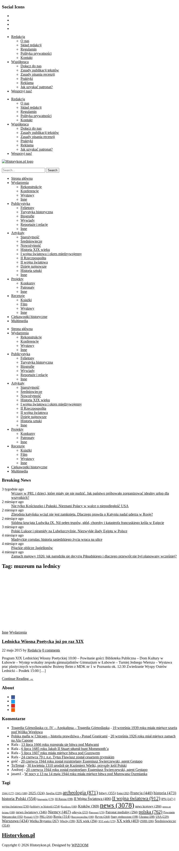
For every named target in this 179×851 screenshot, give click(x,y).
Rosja (61, 816)
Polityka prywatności (36, 53)
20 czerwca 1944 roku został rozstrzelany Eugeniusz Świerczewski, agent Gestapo (81, 761)
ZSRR (147, 821)
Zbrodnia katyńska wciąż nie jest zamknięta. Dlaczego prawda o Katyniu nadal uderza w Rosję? (82, 514)
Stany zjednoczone (124, 816)
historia (165, 793)
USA (162, 816)
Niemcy (59, 812)
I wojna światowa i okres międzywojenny (51, 254)
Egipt (123, 793)
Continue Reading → (17, 679)
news (117, 805)
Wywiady (28, 220)
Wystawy (27, 195)
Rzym (102, 816)
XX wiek (128, 821)
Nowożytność (31, 245)
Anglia (54, 793)
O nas (25, 41)
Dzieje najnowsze (34, 266)
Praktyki (27, 79)
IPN (167, 799)
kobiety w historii (45, 806)
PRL (46, 816)
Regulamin (29, 49)
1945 (21, 793)
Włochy (67, 821)
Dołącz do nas (31, 66)
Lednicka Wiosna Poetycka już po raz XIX (43, 641)
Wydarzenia (20, 183)
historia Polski (19, 798)
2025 (36, 793)
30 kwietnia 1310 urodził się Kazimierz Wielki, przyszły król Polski (77, 765)
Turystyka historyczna (37, 212)
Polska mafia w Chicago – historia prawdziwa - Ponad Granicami (59, 736)
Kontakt (26, 58)
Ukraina (147, 816)
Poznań (31, 816)
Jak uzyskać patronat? (37, 87)
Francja (141, 793)
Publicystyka (20, 204)
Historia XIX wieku (35, 250)
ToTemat (17, 765)
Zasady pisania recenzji (38, 74)
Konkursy (28, 283)
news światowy (31, 812)
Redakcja (18, 37)
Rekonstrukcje (31, 187)
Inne (24, 199)
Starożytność (30, 237)
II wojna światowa (34, 262)
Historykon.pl (18, 835)
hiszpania (45, 799)
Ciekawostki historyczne (29, 317)
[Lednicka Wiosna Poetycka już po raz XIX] (46, 628)
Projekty (17, 279)
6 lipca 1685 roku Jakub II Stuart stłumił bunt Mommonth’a (65, 749)
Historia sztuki (31, 271)
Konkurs (69, 806)
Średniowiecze (31, 241)
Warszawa (15, 821)
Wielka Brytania (44, 821)
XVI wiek (107, 821)
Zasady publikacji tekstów (40, 70)
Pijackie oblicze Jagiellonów (32, 548)
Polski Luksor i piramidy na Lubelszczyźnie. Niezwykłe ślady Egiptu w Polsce (69, 531)
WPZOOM (80, 845)
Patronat (97, 812)
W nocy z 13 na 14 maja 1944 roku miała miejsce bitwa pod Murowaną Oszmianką (85, 774)
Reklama (27, 83)
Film (24, 304)
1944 (8, 793)
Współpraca (20, 62)
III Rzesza (64, 799)
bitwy (107, 793)
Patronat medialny (122, 812)
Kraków (88, 806)
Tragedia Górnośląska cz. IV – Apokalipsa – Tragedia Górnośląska (60, 728)
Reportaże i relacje (34, 224)
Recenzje (18, 296)
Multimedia (19, 321)
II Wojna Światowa (92, 799)
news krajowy (148, 806)
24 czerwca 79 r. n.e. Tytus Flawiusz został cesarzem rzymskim (67, 757)
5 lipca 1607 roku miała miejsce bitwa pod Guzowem (60, 753)
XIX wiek (86, 821)
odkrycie (80, 812)
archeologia (80, 792)
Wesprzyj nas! (21, 91)
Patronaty (27, 287)
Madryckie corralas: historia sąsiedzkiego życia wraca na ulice (56, 539)
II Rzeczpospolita (33, 258)
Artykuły (17, 233)
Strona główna (22, 178)
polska (150, 811)
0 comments (51, 650)
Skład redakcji (31, 45)
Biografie (27, 216)
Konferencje (30, 191)
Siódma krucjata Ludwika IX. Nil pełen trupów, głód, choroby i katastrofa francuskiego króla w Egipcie (87, 523)
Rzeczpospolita (82, 816)
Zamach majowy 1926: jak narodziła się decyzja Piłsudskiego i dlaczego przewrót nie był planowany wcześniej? (94, 556)
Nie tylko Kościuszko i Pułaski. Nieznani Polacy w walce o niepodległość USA (70, 506)
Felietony (27, 208)
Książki (26, 300)
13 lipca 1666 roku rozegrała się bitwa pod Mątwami (60, 744)
